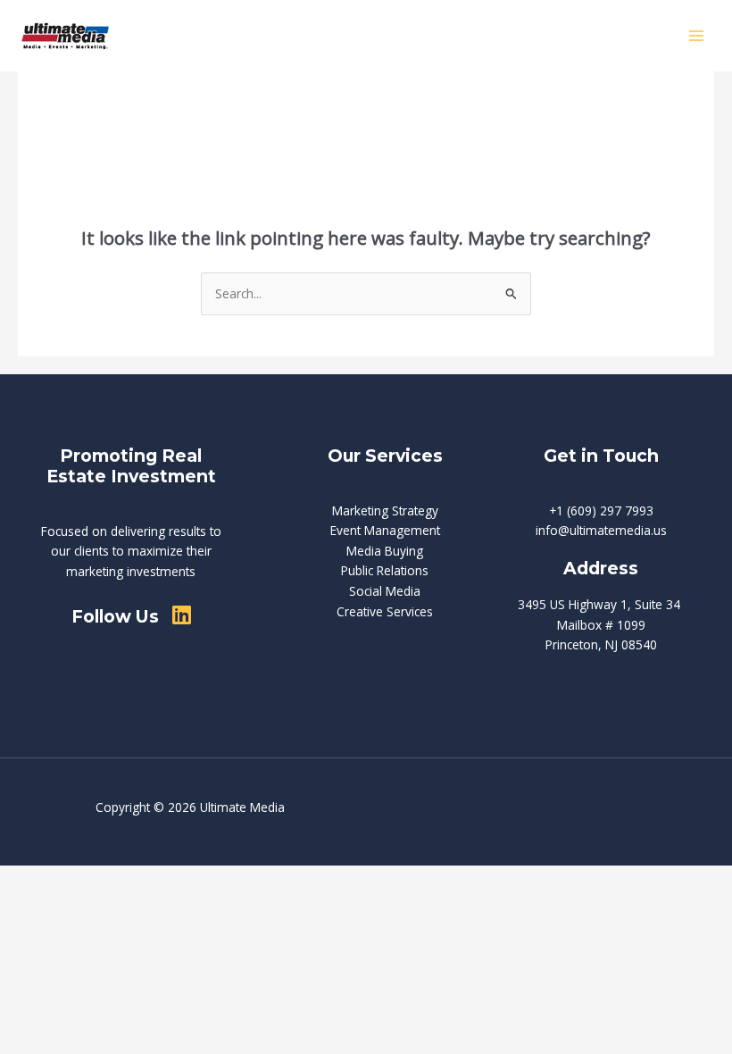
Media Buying (384, 550)
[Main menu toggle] (696, 36)
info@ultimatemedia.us (601, 530)
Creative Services (385, 611)
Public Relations (384, 570)
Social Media (384, 590)
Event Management (385, 530)
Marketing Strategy (385, 510)
